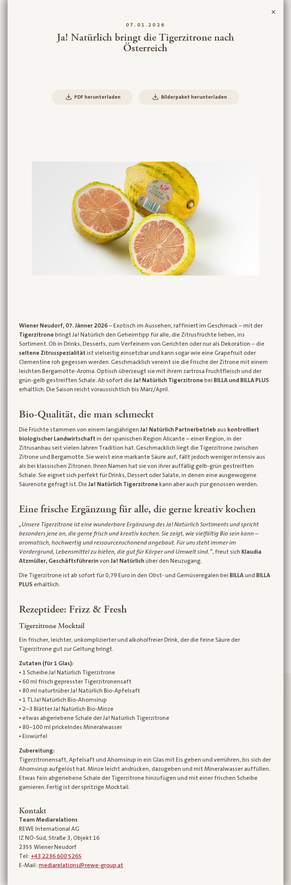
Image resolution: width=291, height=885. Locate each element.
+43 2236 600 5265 (56, 856)
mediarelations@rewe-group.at (81, 865)
